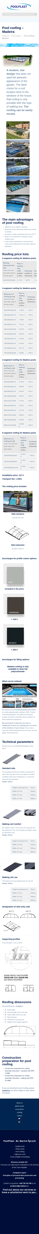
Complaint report (19, 1173)
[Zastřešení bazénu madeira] (18, 167)
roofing (19, 1112)
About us (5, 36)
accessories (19, 1109)
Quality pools (20, 1146)
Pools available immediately (20, 1157)
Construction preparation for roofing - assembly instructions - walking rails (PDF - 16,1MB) (19, 1078)
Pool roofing (16, 36)
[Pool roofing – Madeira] (18, 130)
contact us (6, 1090)
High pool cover (20, 1154)
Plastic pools (20, 1149)
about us (19, 1103)
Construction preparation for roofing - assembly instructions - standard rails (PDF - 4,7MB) (20, 1070)
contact (19, 1116)
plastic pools (19, 1106)
